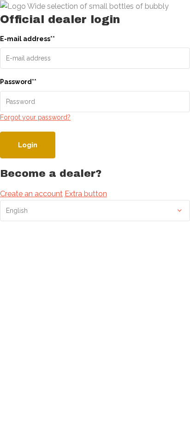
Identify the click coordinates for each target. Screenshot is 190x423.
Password (18, 81)
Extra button (86, 193)
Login (27, 145)
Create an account (31, 193)
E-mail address (27, 38)
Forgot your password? (35, 117)
